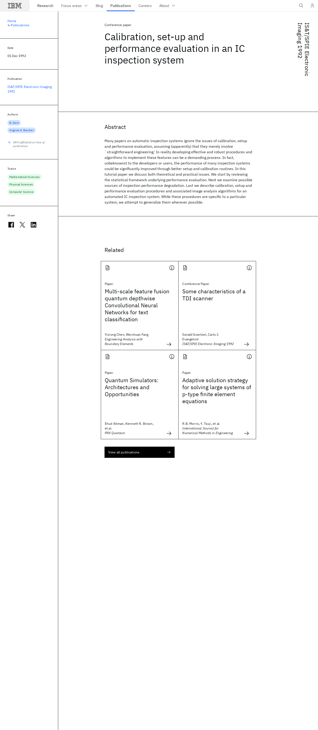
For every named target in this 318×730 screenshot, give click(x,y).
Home (12, 21)
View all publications (123, 452)
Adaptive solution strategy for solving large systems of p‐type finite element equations (216, 391)
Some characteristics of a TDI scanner (214, 295)
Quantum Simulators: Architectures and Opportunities (132, 387)
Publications (20, 25)
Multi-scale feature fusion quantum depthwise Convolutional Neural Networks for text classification (137, 305)
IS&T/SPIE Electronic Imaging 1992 (303, 49)
